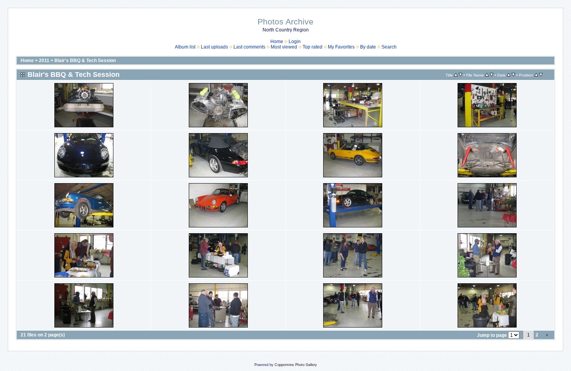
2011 (44, 60)
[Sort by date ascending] (508, 75)
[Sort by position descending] (541, 75)
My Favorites (341, 47)
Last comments (249, 47)
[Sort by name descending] (491, 75)
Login (295, 41)
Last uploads (214, 47)
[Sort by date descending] (513, 75)
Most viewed (284, 47)
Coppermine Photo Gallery (296, 365)
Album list (185, 47)
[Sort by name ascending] (487, 75)
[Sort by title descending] (460, 75)
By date (368, 47)
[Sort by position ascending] (536, 75)
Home (276, 41)
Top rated (312, 47)
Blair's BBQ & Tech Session (85, 60)
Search (389, 47)
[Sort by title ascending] (456, 75)
